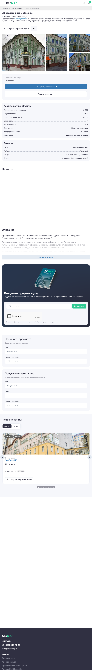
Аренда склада (9, 662)
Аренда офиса (8, 658)
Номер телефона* (12, 357)
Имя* (7, 347)
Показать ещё (46, 257)
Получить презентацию (18, 28)
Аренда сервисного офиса (14, 665)
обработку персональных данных (46, 322)
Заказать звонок (46, 94)
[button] (38, 487)
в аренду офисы (20, 19)
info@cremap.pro (9, 648)
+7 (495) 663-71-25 (11, 645)
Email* (7, 391)
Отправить (79, 306)
